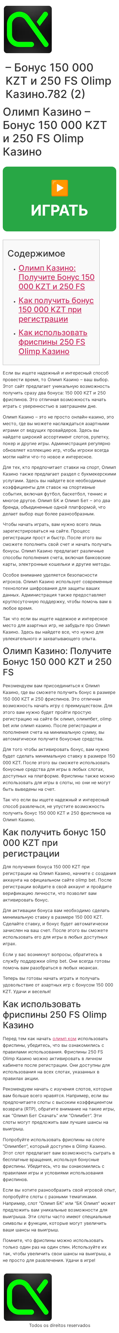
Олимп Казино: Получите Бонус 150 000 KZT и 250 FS (57, 277)
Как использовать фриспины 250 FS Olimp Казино (53, 342)
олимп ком (64, 1038)
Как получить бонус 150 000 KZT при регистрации (56, 310)
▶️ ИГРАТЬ (60, 199)
